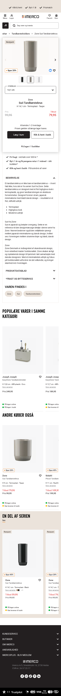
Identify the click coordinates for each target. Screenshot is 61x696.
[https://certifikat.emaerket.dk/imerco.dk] (56, 691)
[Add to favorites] (54, 70)
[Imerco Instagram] (26, 676)
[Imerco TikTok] (30, 676)
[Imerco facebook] (22, 676)
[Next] (55, 59)
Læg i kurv (18, 134)
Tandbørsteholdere (21, 33)
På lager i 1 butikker (30, 146)
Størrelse (12, 86)
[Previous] (6, 59)
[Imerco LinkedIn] (39, 676)
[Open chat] (5, 25)
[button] (30, 99)
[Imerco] (30, 16)
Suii (18, 294)
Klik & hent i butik (42, 134)
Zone (9, 294)
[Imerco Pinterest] (34, 676)
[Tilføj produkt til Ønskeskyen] (50, 70)
